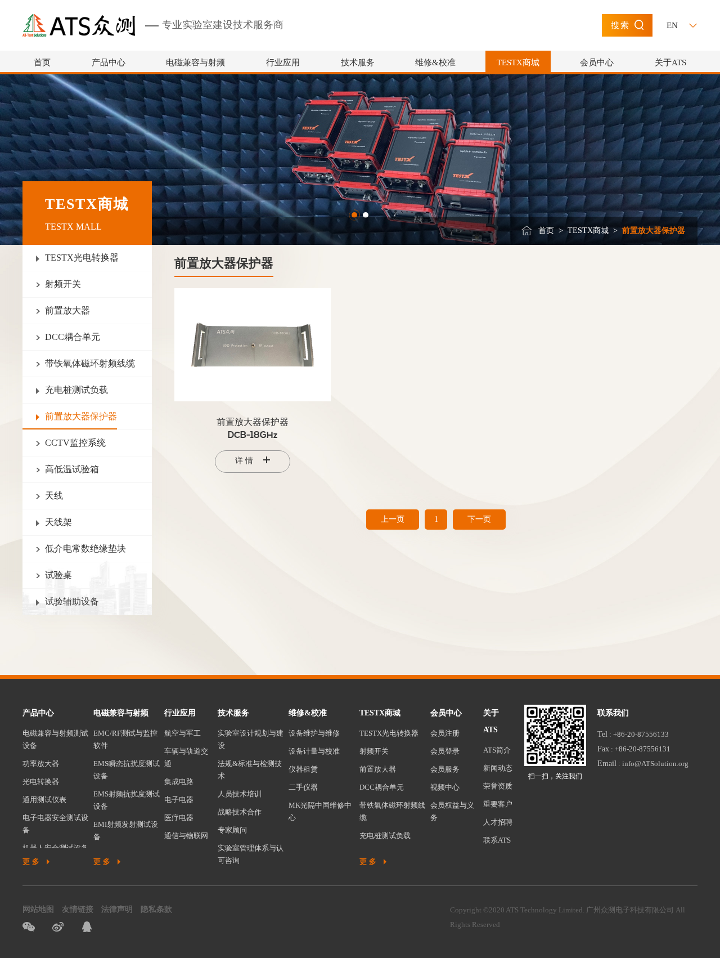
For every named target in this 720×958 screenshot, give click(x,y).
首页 (42, 62)
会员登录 (445, 751)
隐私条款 (156, 909)
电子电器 (179, 799)
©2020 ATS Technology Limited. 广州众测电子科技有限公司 (578, 910)
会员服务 (445, 769)
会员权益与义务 (452, 811)
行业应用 (283, 62)
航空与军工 (182, 733)
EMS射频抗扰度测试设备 (126, 800)
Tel (602, 734)
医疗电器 (179, 817)
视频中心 (445, 787)
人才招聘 (497, 822)
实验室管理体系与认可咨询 (251, 854)
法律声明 (117, 909)
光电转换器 (40, 781)
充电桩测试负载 (385, 835)
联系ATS (497, 840)
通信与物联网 (186, 835)
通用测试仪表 (44, 799)
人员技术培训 (240, 794)
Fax (603, 749)
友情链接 (77, 909)
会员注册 (445, 733)
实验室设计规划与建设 (251, 739)
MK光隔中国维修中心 (320, 811)
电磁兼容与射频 (195, 62)
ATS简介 (497, 750)
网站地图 (38, 909)
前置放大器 (377, 769)
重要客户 (497, 804)
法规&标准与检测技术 (250, 769)
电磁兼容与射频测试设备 (55, 739)
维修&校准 (435, 62)
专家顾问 (232, 830)
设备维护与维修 (314, 733)
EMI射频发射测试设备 (125, 830)
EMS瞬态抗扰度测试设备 (126, 769)
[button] (354, 215)
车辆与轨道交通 (186, 757)
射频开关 (374, 751)
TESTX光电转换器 (388, 733)
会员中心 (597, 62)
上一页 (392, 519)
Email (606, 763)
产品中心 (108, 62)
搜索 (620, 25)
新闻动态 (497, 768)
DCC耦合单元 (381, 787)
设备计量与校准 (314, 751)
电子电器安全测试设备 (55, 823)
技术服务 (358, 62)
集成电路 (179, 781)
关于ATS (670, 62)
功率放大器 (40, 763)
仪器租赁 (303, 769)
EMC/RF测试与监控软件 (125, 739)
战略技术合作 (240, 812)
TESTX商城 (518, 62)
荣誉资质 (497, 786)
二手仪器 (303, 787)
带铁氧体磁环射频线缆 (392, 811)
